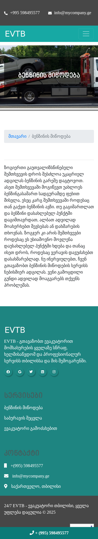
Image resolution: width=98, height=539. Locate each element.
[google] (20, 372)
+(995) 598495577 (26, 465)
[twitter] (31, 372)
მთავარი (17, 136)
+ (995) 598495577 (51, 533)
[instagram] (54, 372)
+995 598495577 (24, 12)
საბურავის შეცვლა (23, 418)
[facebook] (8, 372)
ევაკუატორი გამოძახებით (30, 428)
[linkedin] (42, 372)
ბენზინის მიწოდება (23, 407)
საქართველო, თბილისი (35, 486)
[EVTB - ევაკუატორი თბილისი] (18, 34)
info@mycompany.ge (72, 12)
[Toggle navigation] (86, 33)
